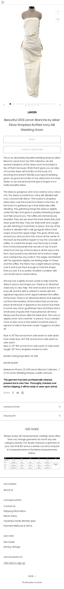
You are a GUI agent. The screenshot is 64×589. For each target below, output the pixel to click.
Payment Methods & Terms (18, 525)
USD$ (30, 576)
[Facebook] (13, 392)
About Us (8, 490)
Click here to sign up (14, 563)
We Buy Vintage (12, 546)
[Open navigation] (2, 2)
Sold (32, 139)
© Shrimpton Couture (32, 582)
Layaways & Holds (12, 406)
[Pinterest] (22, 392)
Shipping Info (10, 415)
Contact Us (9, 506)
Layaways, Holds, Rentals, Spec (20, 520)
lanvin (32, 112)
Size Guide (9, 541)
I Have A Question (32, 149)
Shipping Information (15, 511)
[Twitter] (17, 392)
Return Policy (10, 516)
